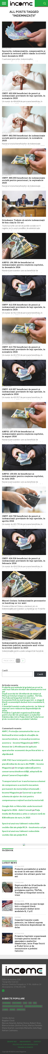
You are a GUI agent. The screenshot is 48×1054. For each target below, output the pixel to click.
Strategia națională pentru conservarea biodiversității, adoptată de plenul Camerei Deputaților (22, 771)
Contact (37, 1042)
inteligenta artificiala (13, 1006)
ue (30, 1003)
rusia (12, 1009)
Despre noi (12, 1042)
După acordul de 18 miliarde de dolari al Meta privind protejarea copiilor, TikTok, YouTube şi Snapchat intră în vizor (22, 695)
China (5, 1009)
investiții (21, 1009)
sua (25, 1003)
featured (17, 1003)
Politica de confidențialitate (25, 1044)
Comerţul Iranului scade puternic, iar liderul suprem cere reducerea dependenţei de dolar (23, 708)
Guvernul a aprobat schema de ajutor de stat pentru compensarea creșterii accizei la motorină (22, 796)
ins (35, 1003)
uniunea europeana (33, 1006)
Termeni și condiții (25, 1047)
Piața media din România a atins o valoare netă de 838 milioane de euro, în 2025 (23, 814)
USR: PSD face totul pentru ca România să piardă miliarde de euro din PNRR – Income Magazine (23, 764)
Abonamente (25, 1042)
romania (6, 1003)
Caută (5, 670)
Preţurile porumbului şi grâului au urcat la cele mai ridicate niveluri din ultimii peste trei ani (24, 689)
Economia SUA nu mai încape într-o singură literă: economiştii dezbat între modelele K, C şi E (23, 702)
